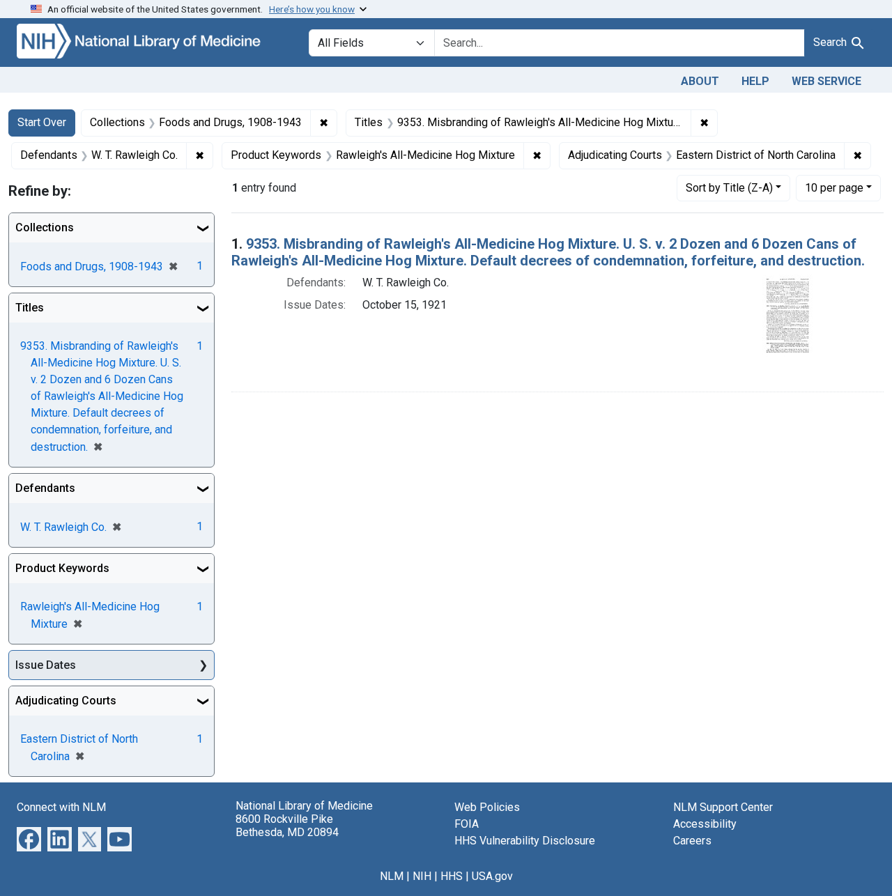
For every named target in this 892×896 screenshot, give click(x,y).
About (700, 81)
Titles (29, 307)
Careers (692, 840)
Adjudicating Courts (65, 700)
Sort (729, 187)
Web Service (826, 81)
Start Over (41, 122)
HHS (451, 876)
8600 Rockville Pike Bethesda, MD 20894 (287, 825)
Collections (44, 227)
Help (755, 81)
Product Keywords (62, 568)
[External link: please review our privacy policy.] (29, 838)
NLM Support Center (723, 807)
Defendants (45, 488)
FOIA (466, 824)
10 (834, 187)
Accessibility (705, 824)
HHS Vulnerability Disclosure (524, 840)
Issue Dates (45, 665)
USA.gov (492, 876)
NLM (391, 876)
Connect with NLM (61, 807)
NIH (422, 876)
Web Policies (487, 807)
